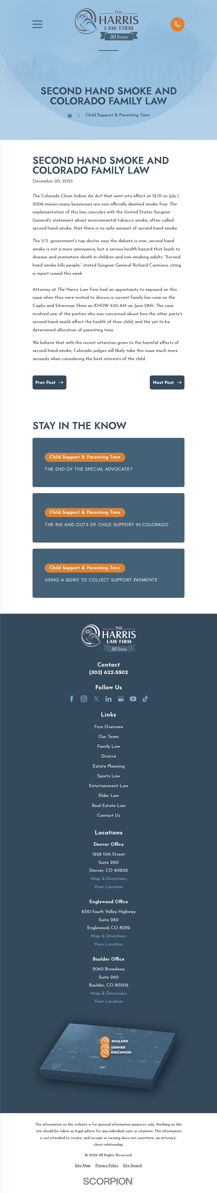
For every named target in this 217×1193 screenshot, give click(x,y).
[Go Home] (69, 115)
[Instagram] (84, 699)
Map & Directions (108, 879)
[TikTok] (145, 699)
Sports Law (108, 776)
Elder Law (108, 795)
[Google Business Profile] (121, 699)
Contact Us (108, 815)
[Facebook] (72, 699)
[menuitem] (83, 1165)
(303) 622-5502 (108, 672)
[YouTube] (133, 699)
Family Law (108, 746)
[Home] (106, 24)
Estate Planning (109, 766)
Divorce (108, 756)
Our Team (108, 737)
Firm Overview (108, 727)
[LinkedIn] (108, 699)
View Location (108, 887)
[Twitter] (96, 699)
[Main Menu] (37, 24)
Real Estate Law (108, 806)
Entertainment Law (108, 786)
